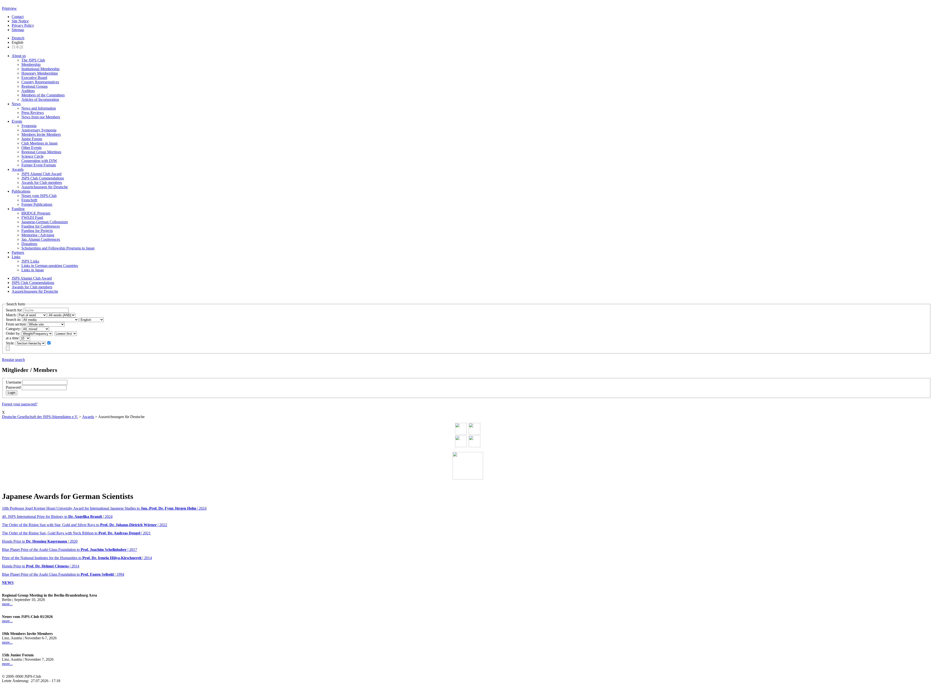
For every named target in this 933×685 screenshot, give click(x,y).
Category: (13, 329)
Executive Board (34, 78)
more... (7, 604)
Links (16, 257)
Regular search (13, 360)
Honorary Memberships (39, 73)
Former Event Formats (38, 165)
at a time (12, 338)
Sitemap (18, 30)
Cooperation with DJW (39, 161)
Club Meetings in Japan (39, 143)
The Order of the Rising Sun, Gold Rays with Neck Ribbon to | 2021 (76, 533)
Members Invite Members (41, 134)
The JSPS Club (33, 60)
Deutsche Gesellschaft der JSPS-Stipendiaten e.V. (40, 417)
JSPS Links (30, 261)
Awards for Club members (41, 182)
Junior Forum (31, 139)
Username (13, 382)
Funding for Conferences (40, 226)
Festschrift (29, 200)
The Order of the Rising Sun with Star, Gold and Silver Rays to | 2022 (84, 525)
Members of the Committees (43, 95)
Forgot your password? (19, 404)
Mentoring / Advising (37, 235)
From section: (16, 324)
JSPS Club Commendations (42, 178)
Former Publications (36, 204)
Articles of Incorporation (40, 99)
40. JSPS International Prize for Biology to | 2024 (57, 516)
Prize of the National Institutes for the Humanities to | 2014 (77, 558)
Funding (18, 209)
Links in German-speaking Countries (49, 266)
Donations (29, 244)
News (16, 104)
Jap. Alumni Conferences (40, 239)
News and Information (38, 108)
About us (19, 56)
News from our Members (40, 117)
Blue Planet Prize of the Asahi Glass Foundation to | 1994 (63, 574)
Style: (10, 343)
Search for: (14, 310)
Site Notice (20, 21)
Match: (11, 315)
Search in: (13, 319)
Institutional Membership (40, 69)
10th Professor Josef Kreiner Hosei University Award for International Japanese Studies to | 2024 (104, 508)
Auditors (28, 91)
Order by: (13, 333)
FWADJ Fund (32, 217)
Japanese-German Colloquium (44, 222)
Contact (18, 17)
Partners (18, 252)
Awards (18, 169)
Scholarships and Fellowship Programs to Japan (58, 248)
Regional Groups (34, 86)
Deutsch (18, 38)
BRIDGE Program (35, 213)
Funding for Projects (37, 231)
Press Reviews (32, 113)
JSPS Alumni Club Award (41, 174)
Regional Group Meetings (41, 152)
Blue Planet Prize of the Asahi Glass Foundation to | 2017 (69, 550)
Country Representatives (40, 82)
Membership (31, 64)
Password (13, 387)
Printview (9, 8)
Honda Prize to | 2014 (40, 566)
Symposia (28, 126)
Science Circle (32, 156)
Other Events (31, 148)
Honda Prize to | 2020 (40, 541)
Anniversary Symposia (38, 130)
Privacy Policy (23, 25)
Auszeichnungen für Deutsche (44, 187)
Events (17, 121)
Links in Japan (32, 270)
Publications (21, 191)
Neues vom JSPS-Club (39, 196)
